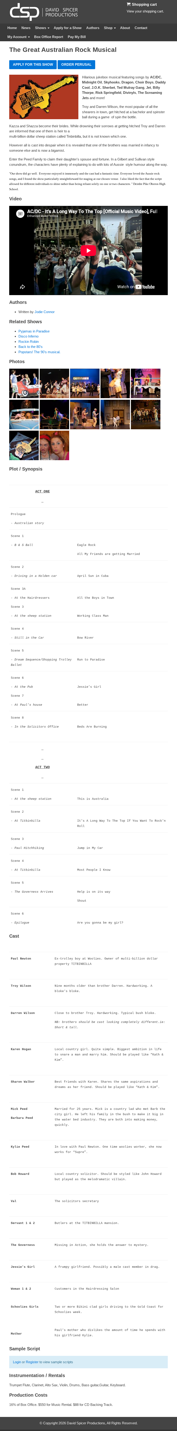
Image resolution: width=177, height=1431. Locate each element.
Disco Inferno (28, 336)
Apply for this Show (33, 64)
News (25, 28)
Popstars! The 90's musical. (39, 352)
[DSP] (43, 12)
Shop (108, 28)
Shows (40, 28)
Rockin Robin (28, 342)
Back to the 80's (30, 347)
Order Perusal (76, 64)
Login (17, 1362)
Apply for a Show (68, 28)
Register (32, 1362)
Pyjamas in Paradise (34, 331)
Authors (92, 28)
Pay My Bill (77, 37)
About (125, 28)
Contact (141, 28)
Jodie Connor (45, 312)
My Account (17, 37)
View (130, 11)
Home (12, 28)
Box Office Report (48, 37)
